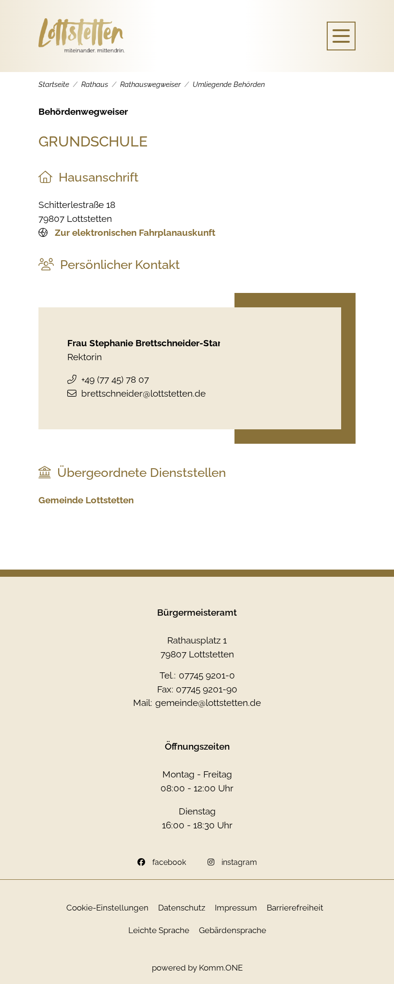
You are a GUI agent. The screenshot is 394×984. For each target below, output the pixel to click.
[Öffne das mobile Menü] (341, 36)
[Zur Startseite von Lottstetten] (81, 36)
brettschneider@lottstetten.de (143, 393)
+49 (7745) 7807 (115, 379)
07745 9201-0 (207, 675)
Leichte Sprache (158, 930)
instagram (239, 862)
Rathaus (94, 84)
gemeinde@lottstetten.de (208, 702)
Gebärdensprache (232, 930)
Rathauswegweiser (150, 84)
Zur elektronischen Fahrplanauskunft (133, 232)
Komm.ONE (221, 967)
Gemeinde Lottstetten (86, 500)
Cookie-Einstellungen (107, 907)
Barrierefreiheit (295, 907)
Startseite (53, 84)
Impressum (236, 907)
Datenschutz (181, 907)
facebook (169, 862)
